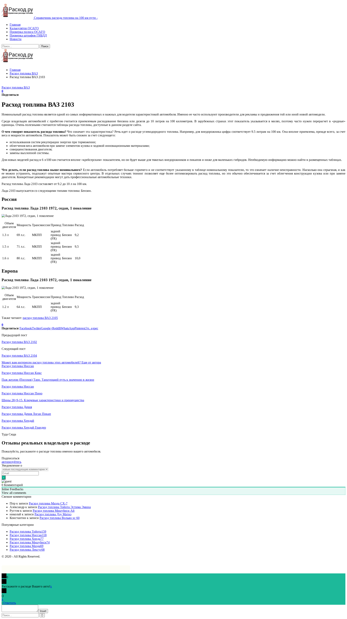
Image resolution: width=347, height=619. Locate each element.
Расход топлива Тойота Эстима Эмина (64, 507)
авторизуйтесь (11, 462)
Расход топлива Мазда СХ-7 (48, 503)
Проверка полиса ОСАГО (27, 32)
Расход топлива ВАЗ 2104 (19, 355)
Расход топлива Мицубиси (30, 542)
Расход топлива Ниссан (18, 366)
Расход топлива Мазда (26, 546)
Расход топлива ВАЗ (16, 87)
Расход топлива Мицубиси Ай (54, 510)
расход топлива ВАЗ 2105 (40, 318)
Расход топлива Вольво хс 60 (60, 518)
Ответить (9, 603)
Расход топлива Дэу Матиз (53, 514)
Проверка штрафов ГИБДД (28, 35)
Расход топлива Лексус (27, 549)
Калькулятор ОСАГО (24, 28)
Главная (15, 24)
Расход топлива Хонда (27, 538)
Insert (43, 611)
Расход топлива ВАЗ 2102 (19, 342)
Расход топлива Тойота (28, 531)
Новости (15, 39)
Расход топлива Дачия (17, 407)
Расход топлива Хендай (18, 420)
